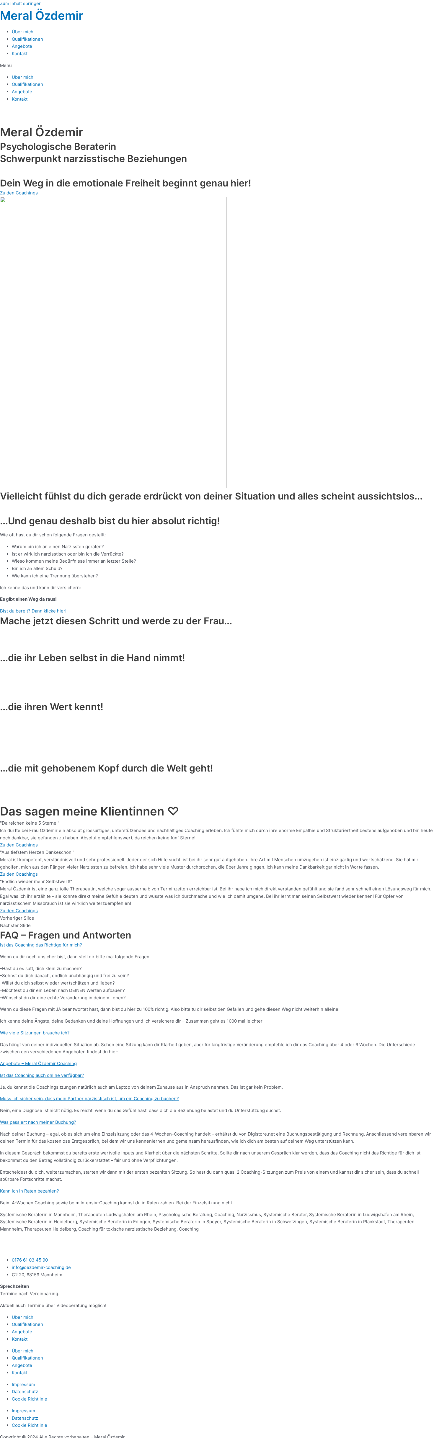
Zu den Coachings (19, 845)
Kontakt (19, 53)
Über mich (22, 32)
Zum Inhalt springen (21, 3)
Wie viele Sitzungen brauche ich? (35, 1033)
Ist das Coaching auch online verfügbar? (42, 1075)
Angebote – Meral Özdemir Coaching (38, 1063)
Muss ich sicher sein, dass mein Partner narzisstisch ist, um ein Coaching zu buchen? (89, 1098)
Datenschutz (25, 1391)
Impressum (23, 1384)
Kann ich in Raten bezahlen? (29, 1191)
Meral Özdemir (41, 15)
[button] (217, 65)
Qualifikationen (27, 39)
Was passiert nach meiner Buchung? (38, 1122)
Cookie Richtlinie (29, 1399)
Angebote (22, 46)
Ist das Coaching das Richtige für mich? (41, 945)
